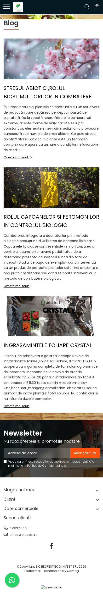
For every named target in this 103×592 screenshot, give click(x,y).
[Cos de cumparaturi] (96, 7)
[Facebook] (51, 546)
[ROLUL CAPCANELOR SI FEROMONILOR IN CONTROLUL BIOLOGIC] (51, 187)
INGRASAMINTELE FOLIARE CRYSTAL (48, 345)
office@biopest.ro (23, 534)
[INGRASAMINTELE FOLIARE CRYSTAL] (51, 316)
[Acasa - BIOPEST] (18, 7)
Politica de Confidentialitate (46, 466)
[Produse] (6, 7)
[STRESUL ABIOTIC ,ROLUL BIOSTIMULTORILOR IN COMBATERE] (51, 59)
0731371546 (18, 528)
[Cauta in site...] (87, 7)
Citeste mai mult (16, 157)
